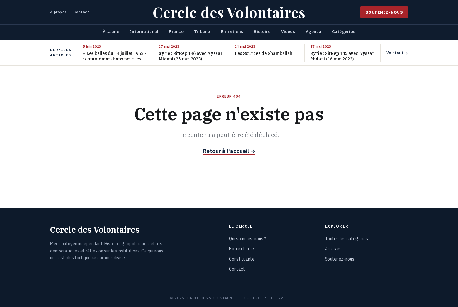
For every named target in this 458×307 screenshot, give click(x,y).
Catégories (343, 31)
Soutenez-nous (384, 12)
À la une (111, 31)
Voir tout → (397, 52)
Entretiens (232, 31)
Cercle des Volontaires (229, 12)
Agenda (314, 31)
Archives (333, 249)
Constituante (242, 259)
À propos (58, 12)
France (176, 31)
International (144, 31)
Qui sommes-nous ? (247, 239)
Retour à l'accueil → (229, 151)
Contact (81, 12)
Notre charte (241, 249)
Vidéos (288, 31)
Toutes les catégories (346, 239)
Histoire (262, 31)
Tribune (202, 31)
